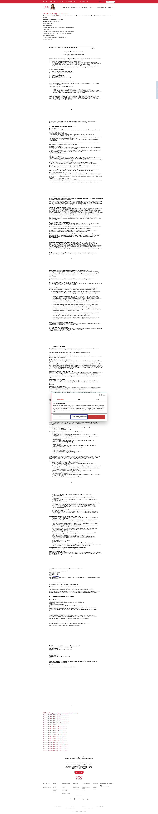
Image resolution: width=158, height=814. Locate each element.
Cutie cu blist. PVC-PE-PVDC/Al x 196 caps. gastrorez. (56, 720)
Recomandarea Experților (106, 783)
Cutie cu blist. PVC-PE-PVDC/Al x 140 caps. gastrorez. (56, 718)
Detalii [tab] (79, 399)
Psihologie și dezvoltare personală (86, 788)
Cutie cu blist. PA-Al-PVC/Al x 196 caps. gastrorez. (55, 738)
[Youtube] (88, 799)
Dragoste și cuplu (85, 785)
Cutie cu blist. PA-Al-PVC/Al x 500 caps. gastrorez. (55, 740)
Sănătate (73, 7)
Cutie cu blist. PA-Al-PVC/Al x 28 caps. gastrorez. (55, 726)
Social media (79, 795)
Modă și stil (74, 785)
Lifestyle (110, 7)
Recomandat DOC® (99, 806)
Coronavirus (55, 785)
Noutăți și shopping (76, 787)
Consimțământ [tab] (60, 399)
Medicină (54, 787)
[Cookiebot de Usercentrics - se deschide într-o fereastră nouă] (99, 395)
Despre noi (85, 806)
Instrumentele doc (84, 1)
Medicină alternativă (56, 788)
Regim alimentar (65, 788)
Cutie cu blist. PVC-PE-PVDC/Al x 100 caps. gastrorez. (56, 716)
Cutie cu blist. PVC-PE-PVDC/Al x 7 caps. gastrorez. (55, 742)
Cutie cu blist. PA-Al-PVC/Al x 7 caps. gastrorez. (54, 724)
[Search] (114, 2)
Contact (72, 806)
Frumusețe (92, 7)
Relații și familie (101, 7)
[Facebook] (70, 799)
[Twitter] (79, 799)
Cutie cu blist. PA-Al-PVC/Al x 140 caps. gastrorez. (55, 736)
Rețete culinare (64, 790)
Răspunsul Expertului (47, 787)
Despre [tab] (97, 399)
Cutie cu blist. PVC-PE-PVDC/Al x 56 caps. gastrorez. (56, 748)
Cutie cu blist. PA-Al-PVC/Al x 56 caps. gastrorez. (55, 730)
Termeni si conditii (58, 806)
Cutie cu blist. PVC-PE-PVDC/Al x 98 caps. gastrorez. (56, 714)
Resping (61, 416)
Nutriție (63, 787)
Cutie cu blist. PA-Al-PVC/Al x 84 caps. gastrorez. (55, 732)
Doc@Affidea (45, 785)
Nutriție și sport (83, 7)
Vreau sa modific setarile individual (79, 416)
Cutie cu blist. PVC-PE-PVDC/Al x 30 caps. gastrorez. (56, 746)
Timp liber (95, 787)
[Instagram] (74, 799)
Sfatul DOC (54, 790)
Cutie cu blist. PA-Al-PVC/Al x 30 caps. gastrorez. (55, 728)
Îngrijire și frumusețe (76, 788)
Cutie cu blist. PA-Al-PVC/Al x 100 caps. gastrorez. (55, 734)
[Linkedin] (83, 799)
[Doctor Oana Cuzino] (49, 7)
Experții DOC (66, 7)
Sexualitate (84, 789)
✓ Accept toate (96, 416)
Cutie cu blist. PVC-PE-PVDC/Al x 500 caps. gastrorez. (56, 722)
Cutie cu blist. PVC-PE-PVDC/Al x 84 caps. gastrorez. (56, 750)
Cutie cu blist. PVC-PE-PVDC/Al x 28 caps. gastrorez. (56, 744)
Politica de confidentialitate (70, 808)
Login (102, 1)
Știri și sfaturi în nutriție (66, 793)
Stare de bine (95, 785)
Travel (94, 788)
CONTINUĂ (79, 772)
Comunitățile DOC (71, 1)
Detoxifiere (64, 785)
